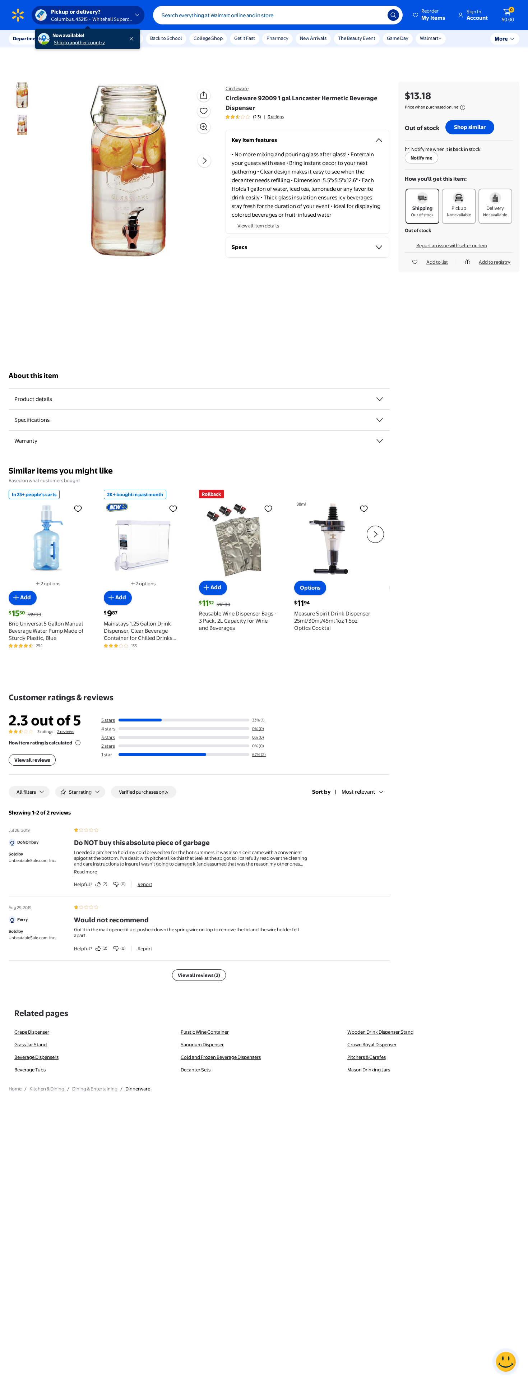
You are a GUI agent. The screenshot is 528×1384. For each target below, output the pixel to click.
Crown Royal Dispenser (372, 1044)
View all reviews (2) (199, 975)
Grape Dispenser (31, 1032)
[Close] (133, 39)
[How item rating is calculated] (78, 743)
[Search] (393, 15)
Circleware (237, 88)
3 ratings (276, 117)
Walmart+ (430, 38)
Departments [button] (27, 38)
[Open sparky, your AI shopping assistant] (506, 1362)
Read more (85, 872)
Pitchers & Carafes (366, 1057)
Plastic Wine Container (205, 1032)
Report (145, 884)
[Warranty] (379, 441)
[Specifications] (379, 420)
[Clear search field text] (376, 15)
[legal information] (463, 107)
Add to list (437, 262)
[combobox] (278, 15)
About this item (33, 376)
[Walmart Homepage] (18, 15)
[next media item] (204, 160)
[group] (255, 117)
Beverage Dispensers (36, 1057)
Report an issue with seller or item (451, 245)
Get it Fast (244, 38)
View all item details (258, 226)
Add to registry (494, 262)
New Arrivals (313, 38)
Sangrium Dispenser (202, 1044)
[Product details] (379, 399)
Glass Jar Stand (30, 1044)
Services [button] (72, 38)
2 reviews (65, 731)
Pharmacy (277, 38)
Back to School (166, 38)
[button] (429, 15)
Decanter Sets (195, 1069)
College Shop (208, 38)
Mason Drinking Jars (368, 1069)
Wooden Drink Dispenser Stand (380, 1032)
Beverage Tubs (30, 1069)
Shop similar (470, 127)
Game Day (397, 38)
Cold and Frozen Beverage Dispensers (221, 1057)
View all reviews (32, 760)
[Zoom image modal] (203, 126)
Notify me (421, 158)
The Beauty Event (356, 38)
